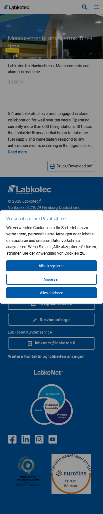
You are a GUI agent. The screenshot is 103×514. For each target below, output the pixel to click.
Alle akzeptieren (51, 266)
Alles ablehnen (51, 293)
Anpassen (52, 279)
